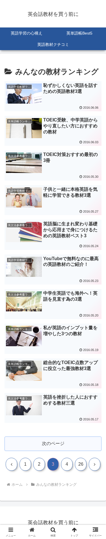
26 (80, 464)
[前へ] (11, 464)
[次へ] (94, 464)
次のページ (53, 443)
